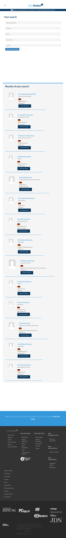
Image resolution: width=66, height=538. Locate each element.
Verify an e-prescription (52, 439)
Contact (37, 448)
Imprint (10, 439)
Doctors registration (38, 440)
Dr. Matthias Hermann (25, 344)
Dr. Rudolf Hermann (25, 177)
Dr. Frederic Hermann (24, 281)
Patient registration (25, 440)
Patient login (25, 437)
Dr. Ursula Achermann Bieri (27, 94)
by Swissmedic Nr (8, 494)
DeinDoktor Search (12, 49)
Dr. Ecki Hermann (24, 323)
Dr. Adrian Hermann (23, 219)
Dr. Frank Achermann (24, 365)
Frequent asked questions (25, 453)
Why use (24, 443)
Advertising (52, 467)
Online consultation (25, 446)
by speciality (7, 476)
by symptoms (7, 485)
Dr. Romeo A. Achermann (26, 136)
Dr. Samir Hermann (23, 302)
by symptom (7, 496)
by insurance (7, 473)
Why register (38, 443)
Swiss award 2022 (12, 446)
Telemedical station (52, 464)
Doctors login (38, 437)
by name (6, 479)
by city (5, 482)
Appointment (24, 106)
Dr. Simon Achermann (27, 261)
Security (10, 444)
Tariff (23, 450)
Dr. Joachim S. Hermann (25, 115)
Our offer (37, 446)
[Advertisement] (33, 67)
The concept (11, 435)
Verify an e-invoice (54, 452)
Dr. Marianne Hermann (25, 240)
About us (10, 437)
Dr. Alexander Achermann (26, 198)
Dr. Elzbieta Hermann (24, 157)
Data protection (12, 442)
